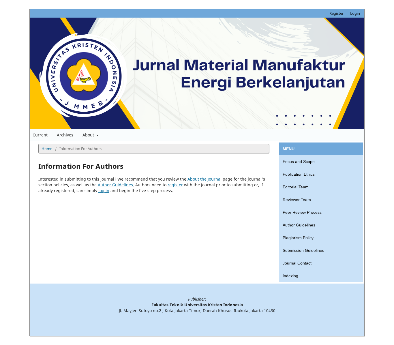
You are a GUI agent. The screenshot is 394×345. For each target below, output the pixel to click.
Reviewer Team (297, 199)
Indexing (290, 275)
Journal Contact (297, 263)
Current (40, 135)
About (88, 135)
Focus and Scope (299, 161)
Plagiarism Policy (298, 237)
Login (355, 13)
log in (103, 190)
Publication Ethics (299, 174)
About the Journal (204, 179)
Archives (65, 135)
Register (336, 13)
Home (47, 148)
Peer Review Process (302, 212)
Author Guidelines (115, 184)
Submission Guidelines (303, 250)
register (175, 184)
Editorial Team (296, 187)
